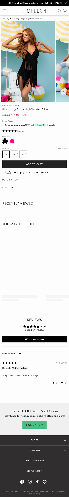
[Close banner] (65, 3)
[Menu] (5, 10)
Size (5, 148)
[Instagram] (31, 482)
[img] (9, 363)
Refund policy (34, 493)
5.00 (43, 326)
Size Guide (62, 148)
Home (4, 19)
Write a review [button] (34, 339)
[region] (34, 3)
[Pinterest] (46, 482)
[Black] (5, 141)
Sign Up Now (34, 425)
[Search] (58, 11)
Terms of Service (58, 491)
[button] (9, 130)
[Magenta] (12, 141)
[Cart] (65, 11)
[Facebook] (23, 482)
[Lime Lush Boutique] (34, 11)
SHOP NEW (56, 3)
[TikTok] (38, 482)
